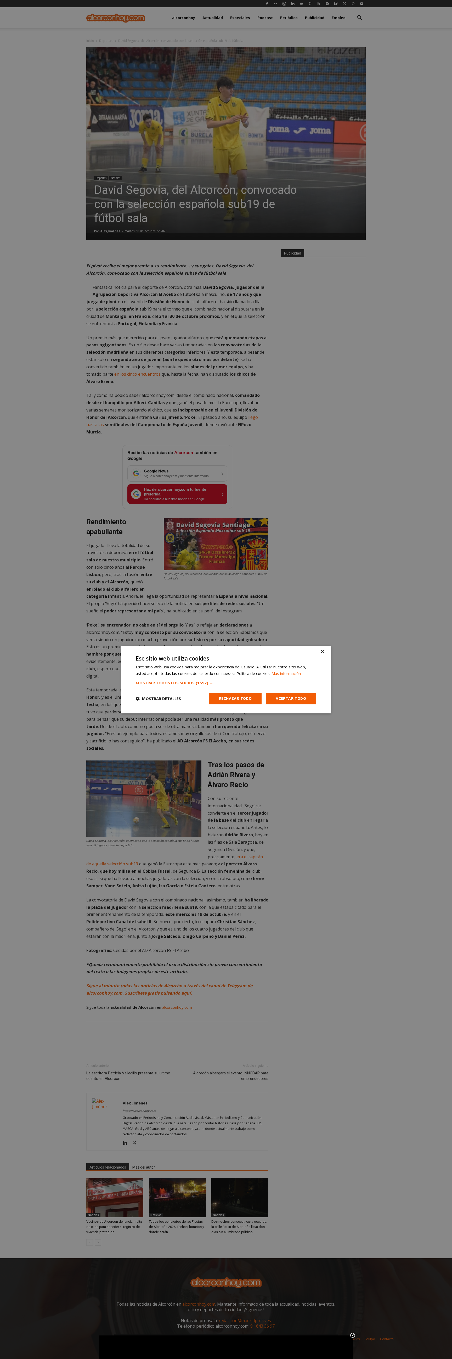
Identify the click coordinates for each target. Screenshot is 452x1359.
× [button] (322, 652)
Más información (286, 673)
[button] (226, 682)
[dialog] (226, 679)
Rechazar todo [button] (235, 698)
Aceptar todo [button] (291, 698)
